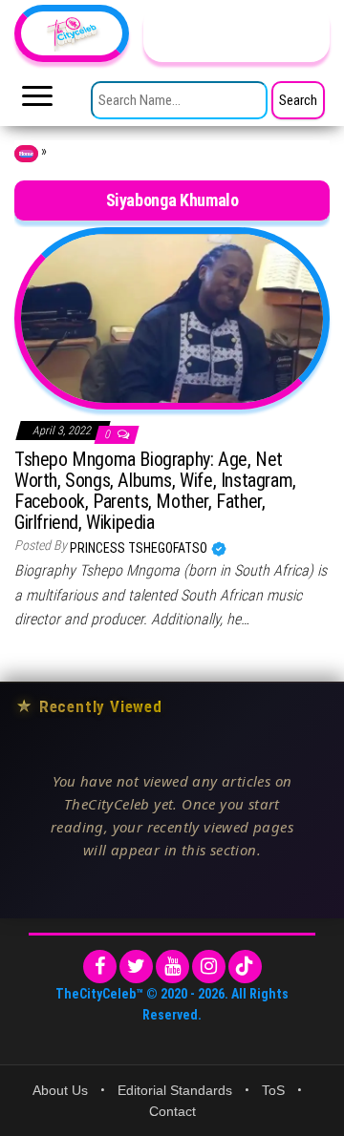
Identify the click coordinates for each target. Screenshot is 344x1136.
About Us (60, 1090)
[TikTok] (245, 966)
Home (26, 154)
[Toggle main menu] (37, 101)
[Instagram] (209, 966)
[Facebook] (100, 966)
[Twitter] (136, 966)
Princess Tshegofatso (140, 548)
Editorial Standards (175, 1090)
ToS (273, 1090)
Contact (172, 1111)
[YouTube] (172, 966)
